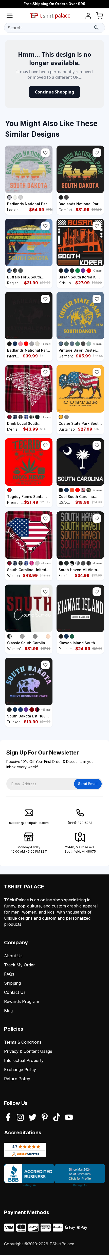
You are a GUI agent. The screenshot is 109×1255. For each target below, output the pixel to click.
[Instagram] (20, 1117)
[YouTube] (69, 1117)
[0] (99, 16)
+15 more (47, 709)
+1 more (46, 343)
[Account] (88, 16)
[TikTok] (57, 1117)
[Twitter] (32, 1117)
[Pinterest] (45, 1117)
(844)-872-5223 (80, 823)
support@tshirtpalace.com (29, 823)
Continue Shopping (54, 92)
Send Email (88, 783)
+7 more (98, 270)
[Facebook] (8, 1117)
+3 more (98, 343)
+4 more (46, 416)
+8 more (98, 563)
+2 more (98, 490)
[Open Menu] (9, 16)
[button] (45, 152)
